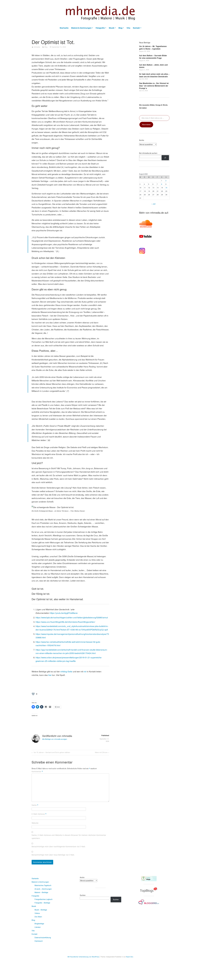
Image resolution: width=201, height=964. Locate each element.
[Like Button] (33, 694)
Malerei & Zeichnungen (81, 28)
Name (35, 805)
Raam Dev (129, 957)
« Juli (153, 204)
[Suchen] (165, 157)
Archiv (82, 877)
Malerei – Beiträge (41, 892)
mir (85, 671)
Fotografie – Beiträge (42, 903)
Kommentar (37, 771)
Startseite (64, 28)
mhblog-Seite (66, 671)
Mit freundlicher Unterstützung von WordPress (83, 957)
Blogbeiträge (39, 923)
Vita (128, 28)
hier (50, 675)
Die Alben (38, 916)
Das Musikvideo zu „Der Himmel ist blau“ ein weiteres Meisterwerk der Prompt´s (154, 85)
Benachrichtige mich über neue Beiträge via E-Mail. (53, 855)
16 (166, 187)
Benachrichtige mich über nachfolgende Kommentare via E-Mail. (59, 847)
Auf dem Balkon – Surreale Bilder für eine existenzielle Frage (153, 56)
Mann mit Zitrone (101, 752)
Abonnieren (146, 124)
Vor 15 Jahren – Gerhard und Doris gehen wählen (51, 752)
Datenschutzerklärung (43, 937)
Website (35, 823)
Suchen (83, 895)
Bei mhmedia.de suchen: (148, 153)
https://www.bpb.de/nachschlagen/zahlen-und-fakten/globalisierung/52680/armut (72, 617)
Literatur (38, 927)
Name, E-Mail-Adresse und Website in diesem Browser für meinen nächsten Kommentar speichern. (69, 836)
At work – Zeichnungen (43, 889)
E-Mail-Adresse (39, 814)
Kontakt (136, 28)
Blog (120, 28)
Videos (37, 913)
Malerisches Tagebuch (43, 885)
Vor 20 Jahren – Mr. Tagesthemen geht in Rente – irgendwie (153, 47)
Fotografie (100, 28)
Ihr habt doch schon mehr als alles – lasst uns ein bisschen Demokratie (154, 75)
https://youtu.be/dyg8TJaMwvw (64, 612)
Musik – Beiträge (41, 910)
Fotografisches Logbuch (43, 899)
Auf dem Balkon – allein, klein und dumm (153, 66)
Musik (111, 28)
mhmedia (37, 47)
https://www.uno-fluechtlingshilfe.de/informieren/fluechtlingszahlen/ (65, 621)
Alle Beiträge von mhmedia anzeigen (54, 739)
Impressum (39, 941)
